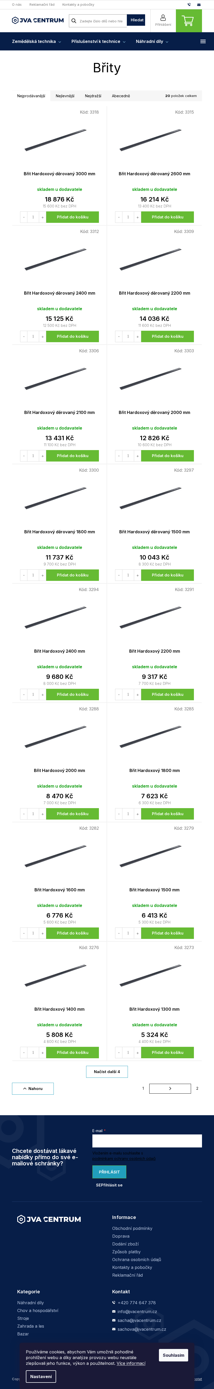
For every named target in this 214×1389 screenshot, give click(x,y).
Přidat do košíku (72, 217)
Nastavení (41, 1376)
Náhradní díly (30, 1302)
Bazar (23, 1333)
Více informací (131, 1363)
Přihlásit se (108, 1174)
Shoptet (195, 1379)
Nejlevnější (65, 96)
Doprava (120, 1236)
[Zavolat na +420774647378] (192, 4)
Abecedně (121, 96)
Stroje (23, 1318)
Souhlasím (173, 1355)
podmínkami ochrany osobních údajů (124, 1158)
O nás (17, 4)
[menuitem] (36, 41)
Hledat (137, 19)
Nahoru (35, 1088)
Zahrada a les (30, 1326)
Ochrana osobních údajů (136, 1259)
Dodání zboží (125, 1244)
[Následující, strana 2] (170, 1089)
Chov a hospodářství (37, 1310)
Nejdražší (93, 96)
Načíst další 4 (107, 1071)
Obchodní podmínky (132, 1228)
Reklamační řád (42, 4)
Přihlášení (163, 24)
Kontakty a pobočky (78, 4)
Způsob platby (126, 1251)
